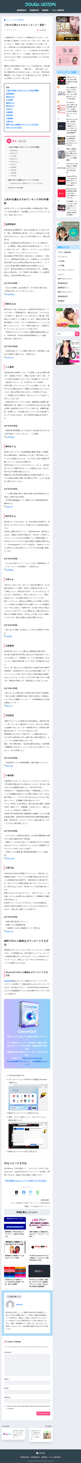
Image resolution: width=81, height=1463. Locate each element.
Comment (8, 1352)
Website (7, 1397)
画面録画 (45, 10)
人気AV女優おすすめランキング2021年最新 (22, 90)
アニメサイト (63, 257)
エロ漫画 (61, 261)
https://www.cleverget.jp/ (32, 1058)
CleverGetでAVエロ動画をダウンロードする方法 (26, 183)
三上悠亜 (9, 100)
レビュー (61, 274)
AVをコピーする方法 (14, 128)
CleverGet (8, 981)
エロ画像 (61, 265)
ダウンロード (45, 1206)
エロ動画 (35, 1206)
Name (7, 1379)
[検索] (77, 334)
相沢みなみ (10, 97)
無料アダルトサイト (32, 1203)
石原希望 (9, 112)
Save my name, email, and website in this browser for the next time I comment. (28, 1407)
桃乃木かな (10, 106)
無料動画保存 (21, 10)
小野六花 (9, 121)
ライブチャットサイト (66, 270)
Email (6, 1388)
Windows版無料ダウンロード (18, 1061)
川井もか (9, 109)
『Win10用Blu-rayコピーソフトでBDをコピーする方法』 (25, 1181)
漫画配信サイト (63, 288)
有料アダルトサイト (65, 279)
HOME (41, 1453)
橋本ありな (10, 103)
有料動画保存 (34, 10)
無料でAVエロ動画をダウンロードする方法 (22, 125)
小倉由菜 (9, 118)
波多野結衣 (10, 94)
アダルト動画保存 (58, 10)
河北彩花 (9, 115)
